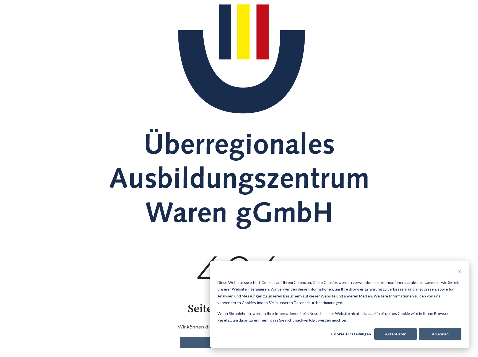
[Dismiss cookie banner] (459, 271)
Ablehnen (440, 334)
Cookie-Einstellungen (351, 334)
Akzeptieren (395, 334)
